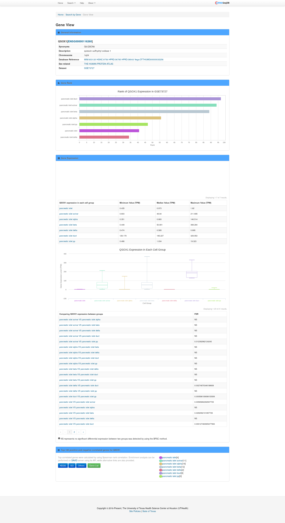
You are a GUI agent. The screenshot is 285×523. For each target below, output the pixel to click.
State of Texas (149, 511)
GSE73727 (89, 68)
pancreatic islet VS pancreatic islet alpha (77, 407)
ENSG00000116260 (80, 41)
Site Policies (135, 511)
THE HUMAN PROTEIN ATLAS (98, 63)
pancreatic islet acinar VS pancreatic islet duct (79, 336)
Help (82, 2)
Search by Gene (73, 14)
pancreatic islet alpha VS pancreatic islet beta (79, 346)
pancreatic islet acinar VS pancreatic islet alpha (79, 319)
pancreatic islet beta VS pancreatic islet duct (78, 374)
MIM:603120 (90, 59)
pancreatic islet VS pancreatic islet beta (76, 412)
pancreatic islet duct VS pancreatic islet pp (77, 396)
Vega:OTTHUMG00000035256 (148, 59)
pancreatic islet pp (67, 241)
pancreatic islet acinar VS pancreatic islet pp (78, 341)
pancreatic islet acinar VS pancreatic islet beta (79, 325)
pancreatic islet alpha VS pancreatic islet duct (79, 357)
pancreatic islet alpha (68, 219)
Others (81, 465)
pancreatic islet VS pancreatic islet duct (76, 423)
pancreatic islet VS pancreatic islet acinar (77, 401)
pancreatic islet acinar (68, 213)
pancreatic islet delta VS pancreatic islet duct (78, 385)
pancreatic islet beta (68, 224)
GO (72, 465)
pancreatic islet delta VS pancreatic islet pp (78, 390)
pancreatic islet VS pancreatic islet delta (76, 418)
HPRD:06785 (115, 59)
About (91, 2)
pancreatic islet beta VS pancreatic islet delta (78, 368)
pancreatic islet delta (68, 230)
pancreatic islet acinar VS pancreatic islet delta (79, 330)
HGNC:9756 (102, 59)
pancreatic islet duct (68, 235)
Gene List (94, 465)
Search (70, 2)
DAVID (74, 460)
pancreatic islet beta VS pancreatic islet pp (77, 379)
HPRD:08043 (128, 59)
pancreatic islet (65, 208)
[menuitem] (60, 3)
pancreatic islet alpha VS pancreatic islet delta (79, 352)
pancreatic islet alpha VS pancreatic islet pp (78, 363)
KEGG (63, 465)
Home (60, 2)
